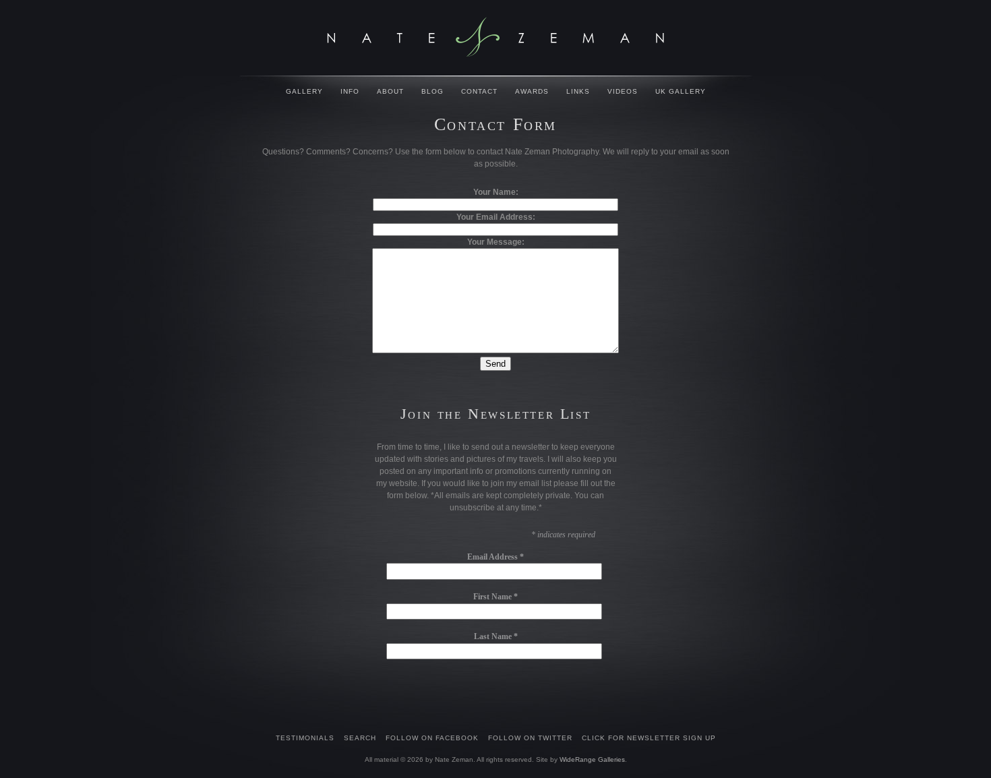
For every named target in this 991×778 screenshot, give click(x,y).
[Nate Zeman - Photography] (495, 37)
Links (578, 91)
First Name (495, 597)
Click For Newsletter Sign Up (649, 738)
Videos (622, 91)
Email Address (495, 557)
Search (360, 738)
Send (495, 364)
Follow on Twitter (530, 738)
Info (349, 91)
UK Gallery (680, 91)
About (390, 91)
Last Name (496, 636)
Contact (479, 91)
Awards (532, 91)
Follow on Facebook (432, 738)
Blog (432, 91)
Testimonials (305, 738)
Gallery (304, 91)
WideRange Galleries (592, 759)
